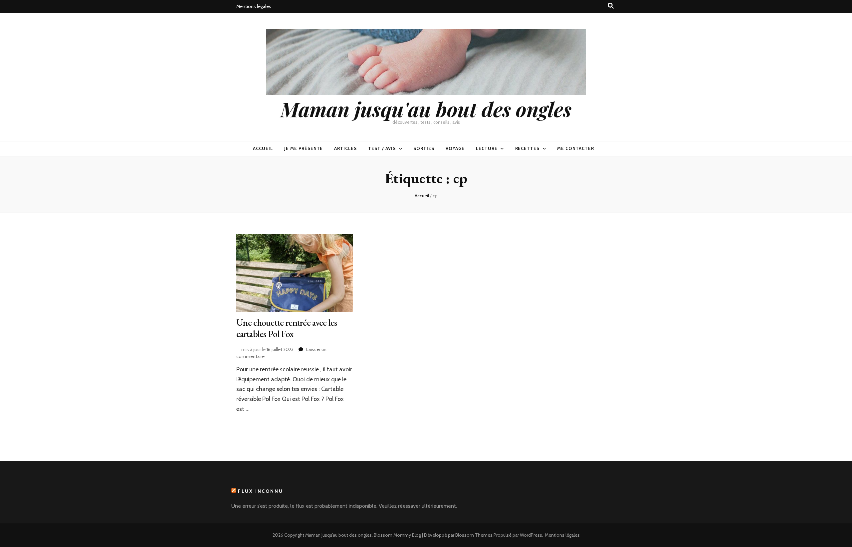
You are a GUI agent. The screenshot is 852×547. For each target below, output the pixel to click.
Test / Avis (382, 148)
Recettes (527, 148)
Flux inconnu (260, 491)
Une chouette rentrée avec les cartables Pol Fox (286, 328)
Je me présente (303, 148)
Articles (345, 148)
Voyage (455, 148)
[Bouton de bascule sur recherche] (611, 6)
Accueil (263, 148)
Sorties (423, 148)
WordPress (531, 535)
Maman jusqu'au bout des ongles (426, 108)
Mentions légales (253, 6)
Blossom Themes (474, 535)
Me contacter (575, 148)
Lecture (487, 148)
